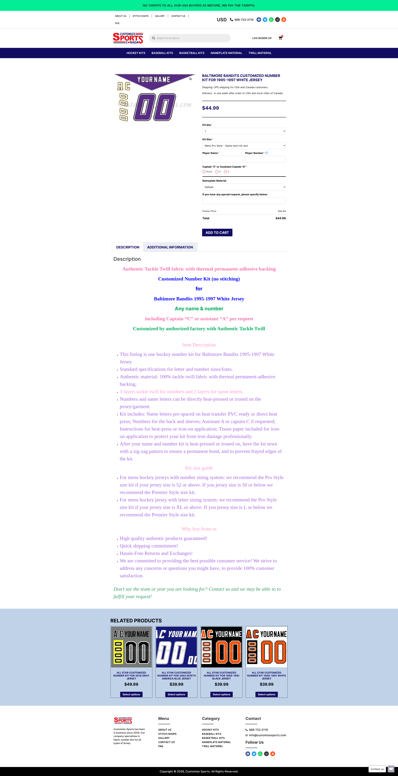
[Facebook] (259, 19)
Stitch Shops (141, 16)
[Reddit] (283, 19)
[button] (190, 79)
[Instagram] (277, 19)
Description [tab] (127, 247)
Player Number (261, 153)
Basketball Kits (191, 53)
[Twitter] (265, 19)
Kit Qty (213, 124)
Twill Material (260, 53)
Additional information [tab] (170, 247)
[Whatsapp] (271, 19)
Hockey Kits (136, 53)
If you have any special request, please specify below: (235, 194)
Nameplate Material (226, 53)
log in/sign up (262, 38)
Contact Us (178, 16)
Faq (117, 23)
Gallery (160, 16)
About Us (120, 16)
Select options (131, 694)
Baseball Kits (162, 53)
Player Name (217, 153)
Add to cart (217, 233)
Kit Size (214, 139)
